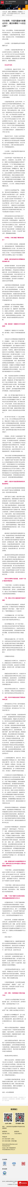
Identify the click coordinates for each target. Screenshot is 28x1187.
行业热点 (20, 12)
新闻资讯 (14, 12)
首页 (9, 12)
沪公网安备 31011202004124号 (14, 1184)
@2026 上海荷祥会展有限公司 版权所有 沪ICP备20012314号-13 (14, 1182)
